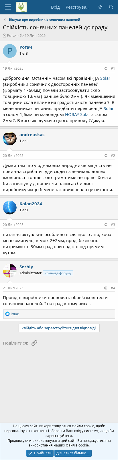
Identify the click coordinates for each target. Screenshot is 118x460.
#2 (113, 155)
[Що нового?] (99, 7)
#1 (113, 68)
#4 (113, 288)
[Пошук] (111, 7)
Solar (105, 78)
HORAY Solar (77, 114)
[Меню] (8, 7)
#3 (113, 224)
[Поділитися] (105, 68)
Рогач (12, 35)
